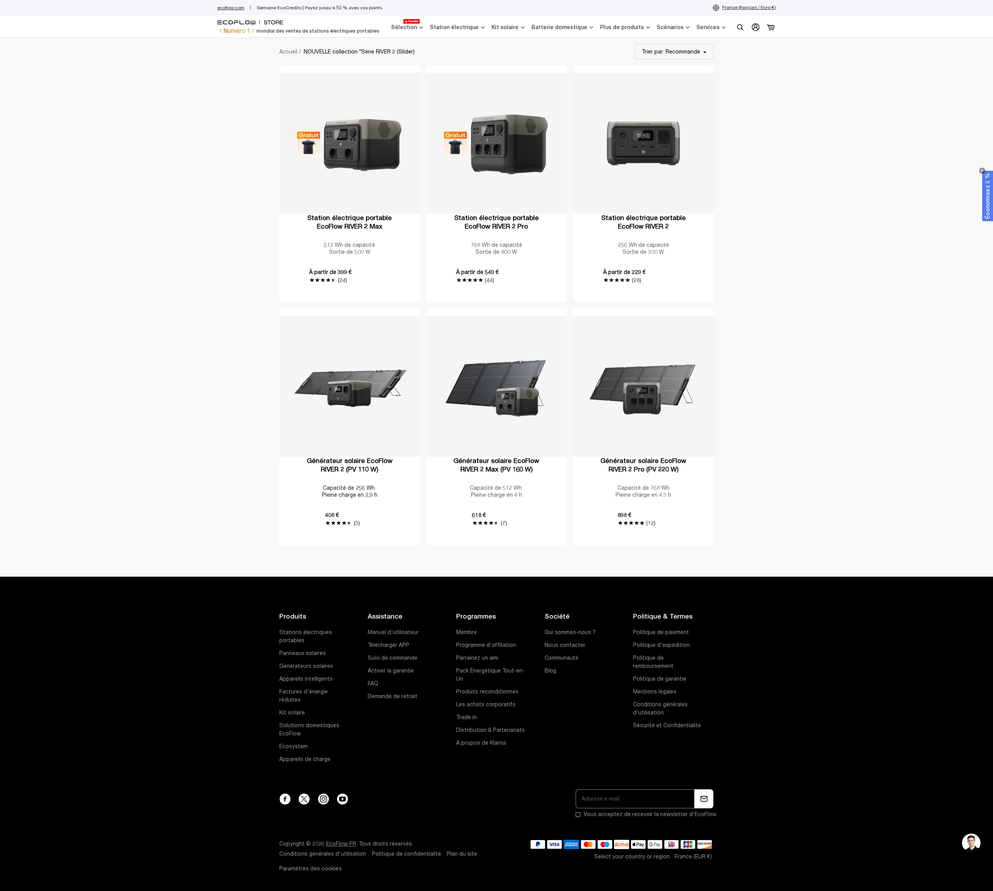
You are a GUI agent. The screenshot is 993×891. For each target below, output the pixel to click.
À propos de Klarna (481, 743)
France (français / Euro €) (749, 7)
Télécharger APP (388, 645)
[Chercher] (740, 27)
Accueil (288, 52)
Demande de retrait (392, 696)
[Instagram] (323, 799)
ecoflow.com (230, 7)
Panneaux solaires (302, 653)
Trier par (671, 52)
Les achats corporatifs (486, 704)
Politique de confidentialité (406, 854)
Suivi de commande (392, 658)
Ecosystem (293, 746)
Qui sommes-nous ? (570, 632)
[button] (987, 196)
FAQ (373, 683)
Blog (550, 670)
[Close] (982, 171)
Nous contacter (565, 645)
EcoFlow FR (341, 844)
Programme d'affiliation (486, 645)
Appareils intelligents (306, 679)
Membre (466, 632)
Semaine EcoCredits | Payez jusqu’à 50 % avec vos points (319, 7)
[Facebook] (285, 799)
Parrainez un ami (477, 658)
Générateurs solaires (306, 666)
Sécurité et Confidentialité (667, 725)
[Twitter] (304, 799)
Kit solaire (292, 712)
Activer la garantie (391, 670)
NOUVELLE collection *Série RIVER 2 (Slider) (359, 52)
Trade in (466, 717)
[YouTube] (342, 799)
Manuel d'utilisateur (393, 632)
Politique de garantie (659, 679)
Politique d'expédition (661, 645)
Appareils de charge (304, 759)
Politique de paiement (661, 632)
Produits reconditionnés (487, 691)
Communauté (561, 658)
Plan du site (462, 854)
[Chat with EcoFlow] (971, 843)
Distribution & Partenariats (490, 730)
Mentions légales (654, 691)
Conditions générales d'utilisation (322, 854)
